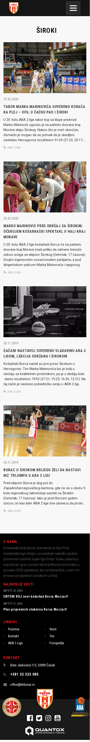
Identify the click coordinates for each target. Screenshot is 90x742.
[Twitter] (40, 719)
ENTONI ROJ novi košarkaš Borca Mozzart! (35, 596)
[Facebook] (31, 719)
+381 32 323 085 (24, 674)
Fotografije (56, 643)
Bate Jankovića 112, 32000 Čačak (32, 665)
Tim (51, 636)
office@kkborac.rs (22, 684)
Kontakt (13, 636)
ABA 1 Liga (15, 643)
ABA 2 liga (14, 147)
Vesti (52, 629)
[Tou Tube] (59, 719)
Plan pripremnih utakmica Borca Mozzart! (35, 609)
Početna (13, 629)
